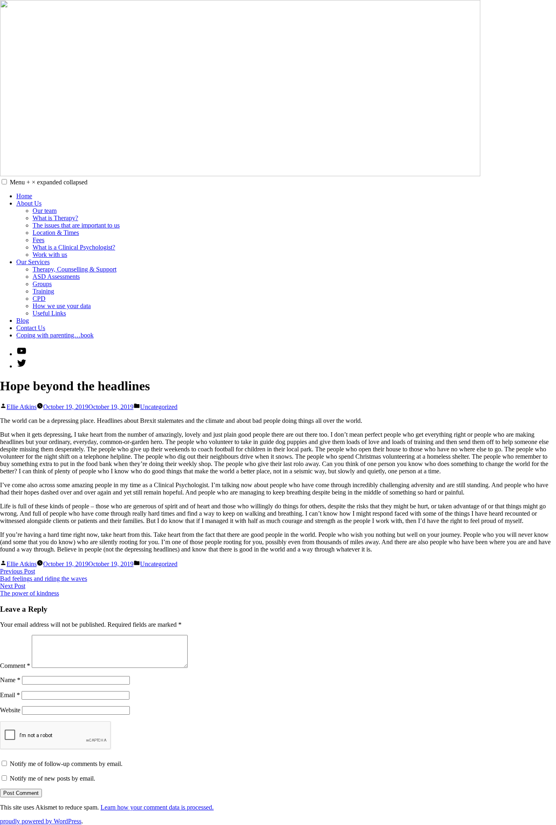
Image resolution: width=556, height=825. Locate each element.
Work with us (50, 254)
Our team (45, 210)
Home (24, 196)
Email (10, 695)
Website (10, 710)
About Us (29, 203)
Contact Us (30, 327)
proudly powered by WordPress (40, 821)
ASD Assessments (56, 276)
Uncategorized (158, 406)
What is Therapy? (55, 217)
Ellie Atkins (22, 406)
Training (43, 291)
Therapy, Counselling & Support (74, 269)
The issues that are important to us (76, 225)
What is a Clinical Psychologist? (74, 247)
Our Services (33, 261)
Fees (38, 239)
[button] (4, 181)
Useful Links (49, 313)
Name (10, 679)
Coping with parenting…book (55, 335)
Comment (15, 665)
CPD (39, 298)
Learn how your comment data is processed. (157, 807)
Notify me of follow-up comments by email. (66, 763)
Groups (42, 283)
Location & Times (56, 232)
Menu (49, 182)
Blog (22, 320)
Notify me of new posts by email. (52, 778)
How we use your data (62, 305)
